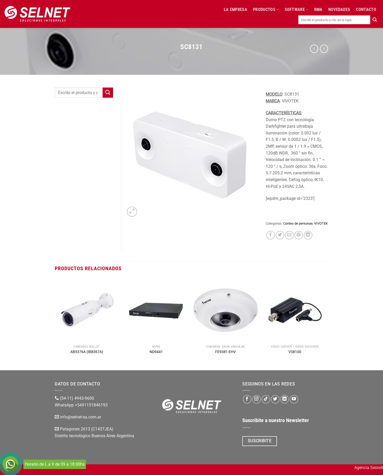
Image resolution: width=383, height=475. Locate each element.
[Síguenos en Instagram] (256, 399)
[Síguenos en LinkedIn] (284, 399)
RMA (318, 9)
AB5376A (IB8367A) (86, 352)
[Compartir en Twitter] (280, 235)
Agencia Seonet (368, 467)
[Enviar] (374, 19)
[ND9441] (156, 310)
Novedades (339, 9)
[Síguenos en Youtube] (294, 399)
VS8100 (294, 352)
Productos (264, 9)
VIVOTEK (321, 223)
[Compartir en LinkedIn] (308, 235)
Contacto (366, 9)
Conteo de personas (298, 223)
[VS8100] (295, 310)
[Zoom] (132, 212)
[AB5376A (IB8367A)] (87, 310)
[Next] (327, 323)
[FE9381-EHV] (225, 310)
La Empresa (235, 9)
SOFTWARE (295, 9)
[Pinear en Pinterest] (298, 235)
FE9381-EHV (225, 352)
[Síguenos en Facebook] (247, 399)
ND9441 (156, 352)
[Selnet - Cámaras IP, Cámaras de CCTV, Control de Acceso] (37, 13)
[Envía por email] (289, 235)
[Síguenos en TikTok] (266, 399)
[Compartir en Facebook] (270, 235)
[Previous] (55, 323)
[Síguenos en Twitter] (275, 399)
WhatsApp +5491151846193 (82, 405)
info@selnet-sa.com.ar (80, 417)
